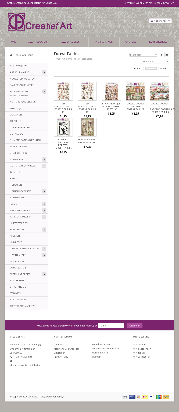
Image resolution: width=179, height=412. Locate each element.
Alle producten (37, 41)
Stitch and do (18, 286)
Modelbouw (17, 261)
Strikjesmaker (18, 299)
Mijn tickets (139, 352)
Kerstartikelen (19, 223)
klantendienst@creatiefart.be (25, 365)
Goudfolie (16, 171)
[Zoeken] (11, 54)
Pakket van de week (21, 85)
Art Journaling (19, 72)
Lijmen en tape (18, 255)
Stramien (15, 293)
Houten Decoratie (20, 191)
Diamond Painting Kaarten (25, 140)
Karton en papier (20, 210)
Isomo (13, 203)
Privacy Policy (61, 356)
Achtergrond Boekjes (23, 101)
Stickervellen (18, 280)
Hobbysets (16, 184)
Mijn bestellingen (142, 348)
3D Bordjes (16, 108)
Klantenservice (158, 41)
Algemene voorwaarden (67, 348)
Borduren (16, 114)
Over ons (130, 41)
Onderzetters (18, 267)
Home (13, 41)
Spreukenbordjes (20, 274)
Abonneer (134, 325)
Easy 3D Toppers (19, 146)
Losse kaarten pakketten (25, 248)
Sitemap (96, 356)
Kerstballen (17, 229)
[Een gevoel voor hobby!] (66, 22)
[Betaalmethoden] (125, 396)
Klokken (15, 235)
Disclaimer (59, 352)
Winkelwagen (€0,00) (139, 3)
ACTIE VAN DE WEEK (20, 65)
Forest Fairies (85, 58)
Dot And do (16, 133)
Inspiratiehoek (104, 41)
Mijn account (165, 3)
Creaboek (15, 120)
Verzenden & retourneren (106, 348)
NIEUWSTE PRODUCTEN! (22, 78)
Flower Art (16, 159)
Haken (13, 178)
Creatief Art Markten (22, 306)
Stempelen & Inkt (20, 152)
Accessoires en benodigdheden (19, 93)
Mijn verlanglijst (141, 356)
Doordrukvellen (20, 127)
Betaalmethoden (101, 344)
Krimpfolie (16, 242)
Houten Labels (18, 197)
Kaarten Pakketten (21, 216)
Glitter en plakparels (22, 165)
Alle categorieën (71, 41)
